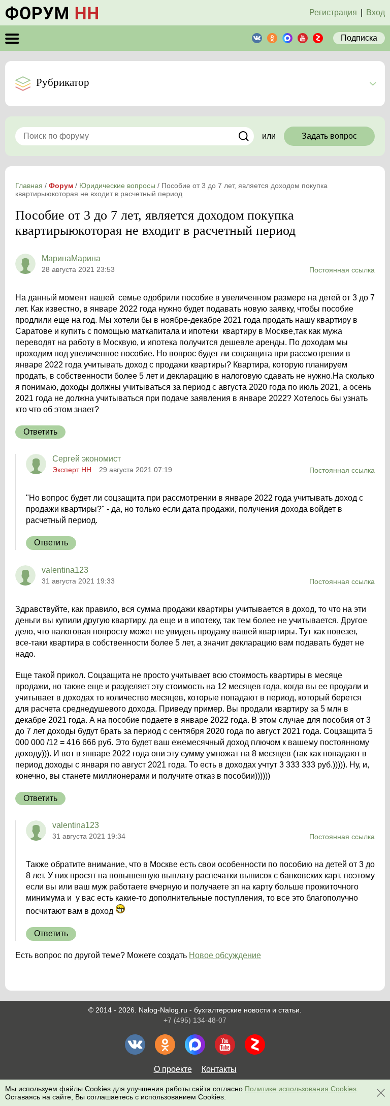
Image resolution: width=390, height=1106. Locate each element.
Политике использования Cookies (300, 1089)
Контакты (219, 1069)
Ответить (40, 431)
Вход (375, 12)
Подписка (359, 38)
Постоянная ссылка (342, 270)
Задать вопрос (329, 136)
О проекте (173, 1069)
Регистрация (333, 12)
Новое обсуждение (225, 955)
